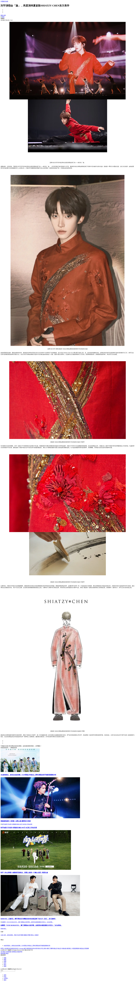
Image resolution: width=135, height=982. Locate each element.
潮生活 (55, 948)
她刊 (25, 948)
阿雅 (29, 935)
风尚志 (39, 948)
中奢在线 (63, 948)
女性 (4, 935)
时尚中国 (34, 948)
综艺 (5, 962)
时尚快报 (11, 948)
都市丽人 (69, 948)
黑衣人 (32, 935)
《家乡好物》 (10, 935)
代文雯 (19, 935)
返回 (7, 953)
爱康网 (87, 948)
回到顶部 (3, 953)
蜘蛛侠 (26, 935)
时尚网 (6, 948)
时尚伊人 (16, 948)
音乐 (5, 964)
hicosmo (21, 948)
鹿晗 (22, 935)
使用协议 (14, 951)
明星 (5, 958)
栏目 (5, 976)
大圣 (2, 935)
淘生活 (59, 948)
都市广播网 (50, 948)
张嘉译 (36, 935)
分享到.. (6, 978)
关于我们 (3, 951)
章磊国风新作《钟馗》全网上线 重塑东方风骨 (16, 821)
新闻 (5, 966)
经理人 (2, 948)
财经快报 (29, 948)
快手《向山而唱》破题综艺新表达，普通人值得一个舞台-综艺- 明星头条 (24, 872)
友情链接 (8, 951)
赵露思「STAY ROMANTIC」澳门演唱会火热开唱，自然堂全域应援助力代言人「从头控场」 (31, 925)
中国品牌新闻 (75, 948)
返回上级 (3, 15)
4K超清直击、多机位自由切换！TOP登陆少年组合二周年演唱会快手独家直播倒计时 (28, 775)
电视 (5, 961)
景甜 (15, 935)
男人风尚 (43, 948)
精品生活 (82, 948)
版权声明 (19, 951)
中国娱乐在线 (4, 1)
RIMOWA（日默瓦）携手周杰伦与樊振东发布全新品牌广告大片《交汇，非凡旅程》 (28, 919)
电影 (5, 959)
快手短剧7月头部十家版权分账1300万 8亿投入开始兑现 (19, 827)
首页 (5, 975)
